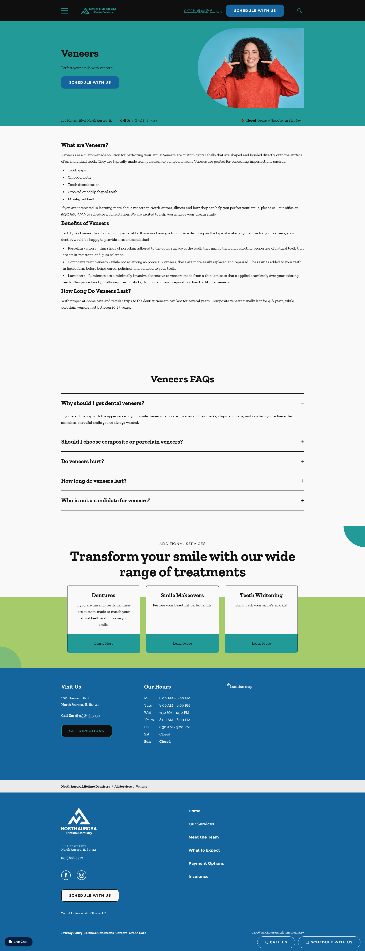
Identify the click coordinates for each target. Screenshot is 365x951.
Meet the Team (204, 837)
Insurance (199, 876)
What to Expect (204, 850)
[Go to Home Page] (99, 11)
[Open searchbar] (299, 10)
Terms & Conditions (99, 933)
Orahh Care (137, 933)
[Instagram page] (81, 875)
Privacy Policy (71, 933)
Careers (121, 933)
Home (195, 811)
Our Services (201, 824)
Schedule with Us (255, 11)
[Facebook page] (66, 875)
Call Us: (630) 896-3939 (203, 10)
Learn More (103, 643)
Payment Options (206, 863)
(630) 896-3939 (146, 120)
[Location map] (265, 724)
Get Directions (86, 731)
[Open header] (65, 10)
